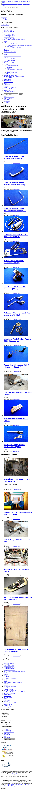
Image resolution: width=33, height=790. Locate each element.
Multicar (6, 61)
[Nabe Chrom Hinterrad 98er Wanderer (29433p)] (16, 283)
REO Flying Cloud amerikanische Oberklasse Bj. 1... (17, 480)
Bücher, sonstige (11, 60)
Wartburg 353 (7, 90)
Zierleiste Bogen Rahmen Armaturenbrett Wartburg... (15, 183)
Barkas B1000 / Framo (9, 35)
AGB (5, 736)
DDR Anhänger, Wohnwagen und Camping (14, 39)
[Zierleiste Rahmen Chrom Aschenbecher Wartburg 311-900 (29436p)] (16, 205)
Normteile (6, 64)
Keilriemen (9, 71)
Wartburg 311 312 (8, 88)
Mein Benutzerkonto (9, 97)
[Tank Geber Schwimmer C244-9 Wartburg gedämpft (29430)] (16, 361)
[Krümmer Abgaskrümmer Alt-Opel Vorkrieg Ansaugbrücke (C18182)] (16, 594)
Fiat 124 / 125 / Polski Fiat (10, 75)
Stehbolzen (9, 68)
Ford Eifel (6, 50)
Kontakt (6, 729)
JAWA (5, 54)
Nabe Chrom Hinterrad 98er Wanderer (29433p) (15, 288)
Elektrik (6, 42)
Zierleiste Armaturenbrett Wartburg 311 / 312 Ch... (14, 157)
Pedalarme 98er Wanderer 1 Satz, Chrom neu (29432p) (17, 314)
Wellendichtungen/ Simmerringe (14, 69)
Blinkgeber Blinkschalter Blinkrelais (15, 47)
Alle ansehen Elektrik (12, 43)
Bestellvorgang (7, 730)
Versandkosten (16, 163)
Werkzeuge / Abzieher (9, 91)
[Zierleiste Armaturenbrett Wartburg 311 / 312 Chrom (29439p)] (16, 153)
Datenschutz (7, 734)
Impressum (6, 733)
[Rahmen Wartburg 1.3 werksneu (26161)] (16, 566)
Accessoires (6, 32)
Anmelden (6, 102)
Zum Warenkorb (5, 25)
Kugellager (9, 67)
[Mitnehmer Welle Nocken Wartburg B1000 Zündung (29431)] (16, 335)
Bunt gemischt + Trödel (9, 38)
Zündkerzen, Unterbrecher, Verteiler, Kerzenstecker (19, 45)
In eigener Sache (8, 30)
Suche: (2, 94)
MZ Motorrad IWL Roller (10, 63)
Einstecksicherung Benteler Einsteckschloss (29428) (14, 446)
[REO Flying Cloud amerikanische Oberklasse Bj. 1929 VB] (16, 476)
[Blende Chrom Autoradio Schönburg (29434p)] (16, 257)
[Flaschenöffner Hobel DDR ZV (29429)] (16, 415)
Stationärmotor (7, 80)
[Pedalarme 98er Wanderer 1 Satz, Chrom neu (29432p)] (16, 309)
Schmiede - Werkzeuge (9, 78)
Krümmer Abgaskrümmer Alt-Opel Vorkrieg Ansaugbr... (18, 598)
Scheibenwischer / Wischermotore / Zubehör (14, 76)
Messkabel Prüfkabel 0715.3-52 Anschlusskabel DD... (16, 236)
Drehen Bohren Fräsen (12, 72)
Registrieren (7, 101)
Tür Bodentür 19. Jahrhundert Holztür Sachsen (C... (16, 650)
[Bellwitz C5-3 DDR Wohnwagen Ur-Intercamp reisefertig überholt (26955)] (16, 509)
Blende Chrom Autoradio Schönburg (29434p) (14, 262)
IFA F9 (5, 53)
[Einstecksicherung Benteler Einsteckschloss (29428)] (16, 441)
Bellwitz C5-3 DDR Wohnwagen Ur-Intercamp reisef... (18, 513)
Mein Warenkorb (8, 98)
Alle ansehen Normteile (12, 65)
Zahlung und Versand (9, 732)
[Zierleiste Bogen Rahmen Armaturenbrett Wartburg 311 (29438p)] (16, 179)
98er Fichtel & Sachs (9, 31)
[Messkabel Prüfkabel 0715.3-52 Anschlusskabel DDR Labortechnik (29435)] (16, 231)
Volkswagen (7, 84)
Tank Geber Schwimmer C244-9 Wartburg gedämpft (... (16, 366)
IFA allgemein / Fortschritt (10, 52)
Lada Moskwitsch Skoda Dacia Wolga (13, 56)
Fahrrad (5, 49)
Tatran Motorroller (8, 82)
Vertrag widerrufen (9, 739)
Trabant (5, 83)
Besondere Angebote (9, 37)
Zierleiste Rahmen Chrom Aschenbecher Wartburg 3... (15, 210)
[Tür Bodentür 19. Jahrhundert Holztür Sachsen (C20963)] (16, 646)
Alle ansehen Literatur (12, 58)
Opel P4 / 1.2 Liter (8, 73)
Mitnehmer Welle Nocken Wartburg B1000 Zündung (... (18, 340)
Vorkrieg (6, 86)
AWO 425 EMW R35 (9, 34)
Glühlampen (10, 46)
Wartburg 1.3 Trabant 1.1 (10, 87)
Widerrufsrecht (7, 737)
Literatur (6, 57)
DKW (5, 41)
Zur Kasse (6, 99)
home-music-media (12, 777)
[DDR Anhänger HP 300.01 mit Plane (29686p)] (16, 389)
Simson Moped (7, 79)
